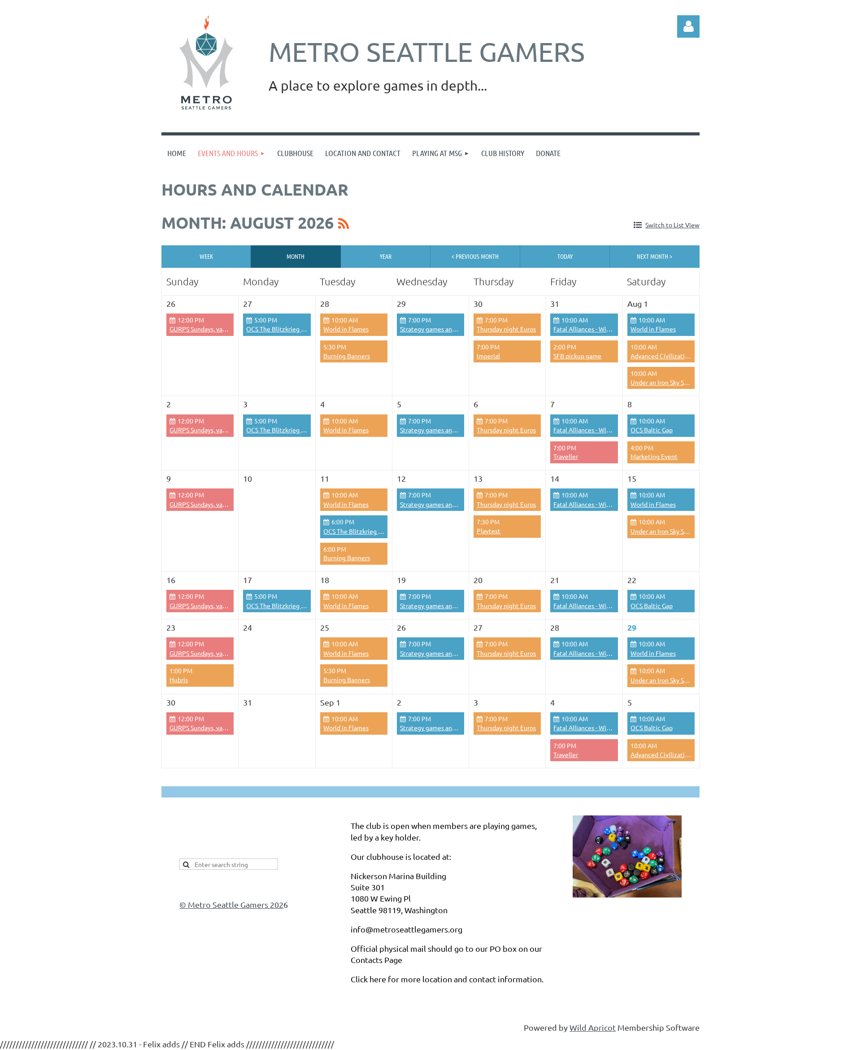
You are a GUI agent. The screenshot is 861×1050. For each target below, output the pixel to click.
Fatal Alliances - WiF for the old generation (613, 329)
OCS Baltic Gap (652, 430)
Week (206, 256)
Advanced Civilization (661, 356)
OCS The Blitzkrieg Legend (284, 329)
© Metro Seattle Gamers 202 (231, 904)
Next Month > (654, 256)
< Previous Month (475, 256)
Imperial (488, 356)
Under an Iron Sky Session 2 (669, 382)
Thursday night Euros (506, 329)
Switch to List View (672, 225)
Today (565, 256)
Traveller (565, 456)
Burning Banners (346, 356)
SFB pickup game (577, 356)
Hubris (179, 679)
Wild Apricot (593, 1027)
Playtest (488, 531)
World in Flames (346, 329)
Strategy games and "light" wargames (453, 329)
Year (385, 256)
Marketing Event (654, 456)
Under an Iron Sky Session (666, 531)
